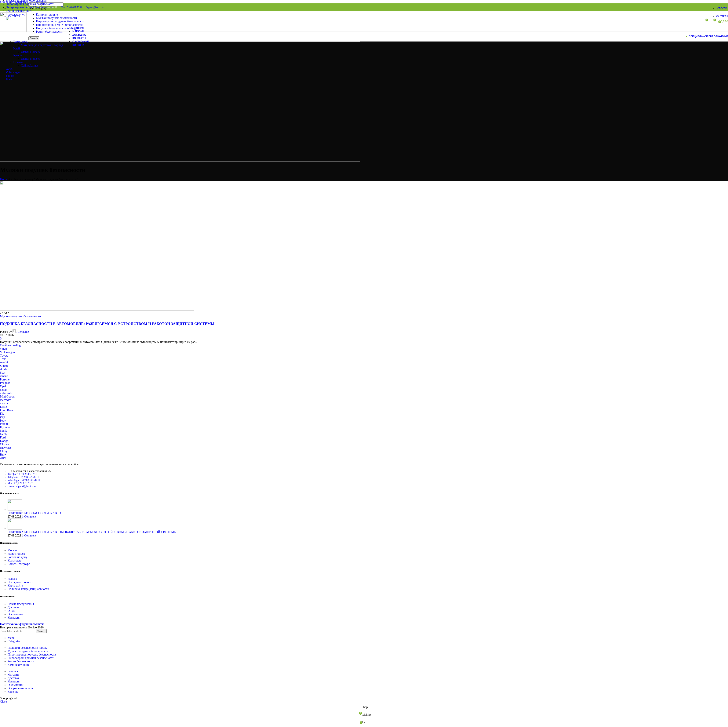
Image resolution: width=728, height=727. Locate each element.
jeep (2, 417)
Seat (2, 372)
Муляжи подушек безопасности (20, 316)
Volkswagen (13, 72)
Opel (3, 386)
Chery (3, 451)
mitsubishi (6, 393)
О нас (11, 610)
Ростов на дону (17, 557)
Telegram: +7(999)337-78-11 (23, 477)
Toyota (10, 75)
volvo (9, 69)
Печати (18, 62)
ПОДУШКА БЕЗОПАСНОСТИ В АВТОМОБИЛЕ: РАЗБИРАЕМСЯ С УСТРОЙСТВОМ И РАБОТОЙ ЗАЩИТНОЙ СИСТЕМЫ (107, 324)
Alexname (22, 331)
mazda (4, 403)
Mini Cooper (7, 396)
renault (4, 376)
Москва (12, 550)
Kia (2, 413)
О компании (16, 614)
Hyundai (5, 427)
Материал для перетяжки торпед (42, 45)
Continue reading (10, 345)
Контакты (14, 617)
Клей (16, 48)
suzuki (4, 362)
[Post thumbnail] (15, 509)
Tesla (9, 79)
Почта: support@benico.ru (22, 486)
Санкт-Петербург (19, 563)
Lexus (3, 406)
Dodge (4, 440)
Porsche (4, 379)
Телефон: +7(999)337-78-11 (23, 474)
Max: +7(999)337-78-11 (21, 483)
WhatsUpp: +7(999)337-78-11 (24, 480)
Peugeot (5, 382)
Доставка (14, 607)
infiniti (4, 423)
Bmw (3, 454)
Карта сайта (15, 585)
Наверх (12, 578)
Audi (3, 458)
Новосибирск (16, 553)
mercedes (5, 400)
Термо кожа (20, 41)
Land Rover (7, 410)
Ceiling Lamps (29, 65)
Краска (17, 55)
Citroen (4, 444)
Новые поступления (21, 603)
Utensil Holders (30, 51)
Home (3, 179)
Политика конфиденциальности (28, 589)
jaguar (3, 420)
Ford (3, 437)
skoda (3, 369)
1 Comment (29, 516)
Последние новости (20, 582)
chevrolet (5, 447)
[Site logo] (13, 31)
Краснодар (14, 560)
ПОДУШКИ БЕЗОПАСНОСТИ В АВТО (34, 513)
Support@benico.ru (95, 7)
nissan (3, 389)
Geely (3, 434)
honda (3, 430)
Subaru (4, 365)
